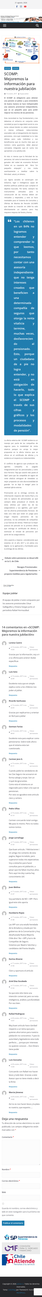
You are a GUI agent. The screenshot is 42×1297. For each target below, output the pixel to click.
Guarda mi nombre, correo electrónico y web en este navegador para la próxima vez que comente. (21, 1211)
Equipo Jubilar (24, 94)
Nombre (6, 1169)
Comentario (8, 1137)
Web (4, 1192)
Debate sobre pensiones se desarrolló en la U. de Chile (21, 560)
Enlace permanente (34, 648)
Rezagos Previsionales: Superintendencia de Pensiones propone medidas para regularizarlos (20, 570)
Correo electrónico (11, 1181)
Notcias (7, 68)
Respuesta (13, 666)
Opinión (15, 68)
